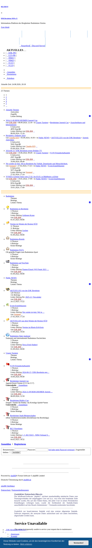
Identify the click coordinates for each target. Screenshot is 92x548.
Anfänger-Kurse (28, 215)
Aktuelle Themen (12, 110)
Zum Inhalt (5, 27)
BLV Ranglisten (16, 429)
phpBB (13, 476)
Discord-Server (38, 45)
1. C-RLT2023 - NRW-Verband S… (36, 435)
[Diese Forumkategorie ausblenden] (90, 202)
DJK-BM (12, 123)
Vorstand (12, 166)
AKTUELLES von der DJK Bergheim (66, 138)
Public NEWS (44, 138)
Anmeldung (22, 385)
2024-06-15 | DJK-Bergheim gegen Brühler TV (24, 151)
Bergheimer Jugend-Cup (59, 123)
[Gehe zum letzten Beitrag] (34, 131)
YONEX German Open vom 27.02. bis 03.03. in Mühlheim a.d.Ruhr (32, 177)
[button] (6, 106)
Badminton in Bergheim (19, 209)
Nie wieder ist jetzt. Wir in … (33, 312)
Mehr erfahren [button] (26, 544)
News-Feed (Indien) (29, 345)
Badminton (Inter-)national (20, 336)
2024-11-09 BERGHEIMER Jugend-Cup (21, 120)
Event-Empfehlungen (56, 166)
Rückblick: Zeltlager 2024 (16, 136)
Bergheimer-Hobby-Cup (19, 400)
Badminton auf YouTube (19, 263)
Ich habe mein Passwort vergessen (62, 450)
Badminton (10, 196)
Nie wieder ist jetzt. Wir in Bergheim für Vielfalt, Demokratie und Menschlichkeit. (37, 164)
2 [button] (6, 97)
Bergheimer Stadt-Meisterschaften (23, 416)
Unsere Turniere (42, 123)
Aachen (25, 230)
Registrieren (20, 444)
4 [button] (6, 101)
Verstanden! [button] (78, 543)
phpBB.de (27, 480)
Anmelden (6, 444)
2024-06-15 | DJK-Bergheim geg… (35, 372)
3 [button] (6, 99)
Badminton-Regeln (17, 239)
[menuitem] (24, 45)
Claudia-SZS (14, 138)
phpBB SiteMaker (8, 486)
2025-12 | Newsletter (33, 297)
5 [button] (6, 104)
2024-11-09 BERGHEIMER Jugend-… (37, 392)
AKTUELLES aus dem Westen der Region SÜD (28, 321)
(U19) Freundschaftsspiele (60, 153)
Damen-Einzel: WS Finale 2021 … (35, 269)
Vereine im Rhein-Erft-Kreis (33, 327)
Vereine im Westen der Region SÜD (23, 224)
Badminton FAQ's (17, 250)
